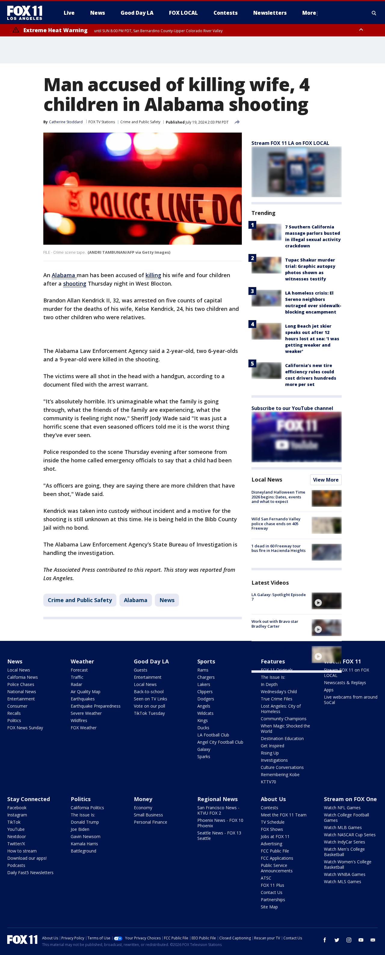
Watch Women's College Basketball (347, 864)
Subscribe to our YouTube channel (292, 408)
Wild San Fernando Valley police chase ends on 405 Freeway (275, 523)
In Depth (269, 684)
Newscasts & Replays (345, 682)
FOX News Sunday (25, 727)
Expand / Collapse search (374, 12)
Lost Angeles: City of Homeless (281, 708)
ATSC (266, 878)
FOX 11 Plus (272, 885)
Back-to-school (149, 691)
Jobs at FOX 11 (275, 836)
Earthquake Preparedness (96, 706)
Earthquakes (83, 699)
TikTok (13, 822)
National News (21, 691)
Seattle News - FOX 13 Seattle (219, 835)
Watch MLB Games (343, 827)
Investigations (274, 760)
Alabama (135, 600)
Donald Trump (85, 822)
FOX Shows (272, 829)
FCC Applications (277, 858)
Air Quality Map (85, 691)
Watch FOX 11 (342, 661)
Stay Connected (28, 799)
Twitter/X (16, 843)
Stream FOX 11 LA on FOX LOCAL (290, 143)
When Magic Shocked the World (285, 728)
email (373, 940)
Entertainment (21, 699)
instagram (349, 940)
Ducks (203, 727)
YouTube (16, 829)
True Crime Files (276, 699)
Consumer (17, 706)
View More (326, 479)
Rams (202, 670)
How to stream (22, 851)
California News (22, 677)
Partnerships (273, 899)
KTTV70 (268, 782)
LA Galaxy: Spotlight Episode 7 (278, 597)
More (309, 12)
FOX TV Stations (101, 121)
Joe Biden (80, 829)
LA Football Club (213, 735)
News (166, 600)
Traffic (77, 677)
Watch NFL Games (342, 807)
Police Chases (20, 684)
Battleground (83, 851)
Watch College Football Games (346, 817)
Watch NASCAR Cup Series (350, 834)
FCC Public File (275, 851)
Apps (329, 690)
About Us (273, 799)
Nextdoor (16, 836)
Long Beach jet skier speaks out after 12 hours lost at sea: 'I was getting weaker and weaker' (312, 338)
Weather (82, 661)
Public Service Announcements (277, 868)
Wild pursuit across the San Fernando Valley (277, 650)
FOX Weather (84, 727)
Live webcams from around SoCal (350, 699)
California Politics (87, 807)
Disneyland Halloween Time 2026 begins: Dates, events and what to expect (278, 496)
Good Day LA (151, 661)
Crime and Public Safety (140, 121)
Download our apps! (27, 858)
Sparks (203, 756)
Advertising (271, 843)
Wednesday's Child (279, 691)
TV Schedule (273, 822)
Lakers (203, 684)
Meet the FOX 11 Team (283, 815)
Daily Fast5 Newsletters (30, 872)
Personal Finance (150, 822)
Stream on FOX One (350, 799)
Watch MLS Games (342, 881)
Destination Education (282, 738)
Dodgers (205, 699)
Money (143, 799)
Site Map (269, 907)
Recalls (14, 713)
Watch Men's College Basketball (344, 851)
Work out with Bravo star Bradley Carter (274, 624)
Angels (203, 706)
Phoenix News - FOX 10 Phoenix (220, 822)
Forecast (79, 670)
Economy (143, 807)
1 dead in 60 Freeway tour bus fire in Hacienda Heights (278, 548)
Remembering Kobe (280, 774)
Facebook (16, 807)
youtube (361, 940)
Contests (269, 807)
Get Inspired (272, 745)
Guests (140, 670)
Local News (266, 479)
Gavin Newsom (85, 836)
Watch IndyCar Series (344, 842)
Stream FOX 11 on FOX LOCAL (346, 672)
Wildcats (205, 713)
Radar (76, 684)
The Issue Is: (273, 677)
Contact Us (271, 892)
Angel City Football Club (220, 742)
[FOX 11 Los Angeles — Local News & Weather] (27, 13)
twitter (337, 940)
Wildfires (79, 720)
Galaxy (203, 749)
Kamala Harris (84, 843)
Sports (206, 661)
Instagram (17, 815)
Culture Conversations (282, 767)
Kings (202, 720)
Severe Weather (86, 713)
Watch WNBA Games (344, 874)
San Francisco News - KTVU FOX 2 (218, 810)
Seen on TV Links (150, 699)
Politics (14, 720)
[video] (327, 600)
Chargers (206, 677)
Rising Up (270, 753)
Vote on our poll (149, 706)
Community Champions (283, 718)
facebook (325, 940)
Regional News (217, 799)
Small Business (148, 815)
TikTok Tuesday (149, 713)
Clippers (205, 691)
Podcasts (16, 865)
